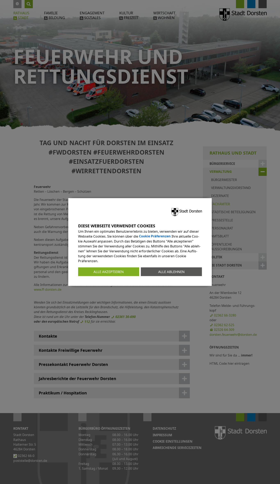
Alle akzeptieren (108, 271)
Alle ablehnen (171, 271)
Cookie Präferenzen (155, 236)
